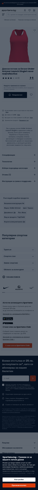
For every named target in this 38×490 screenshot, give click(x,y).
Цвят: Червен (28, 208)
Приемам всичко (19, 485)
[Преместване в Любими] (35, 30)
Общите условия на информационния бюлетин (20, 389)
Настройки (19, 479)
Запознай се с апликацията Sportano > (16, 314)
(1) (18, 78)
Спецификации (8, 155)
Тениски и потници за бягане (27, 20)
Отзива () (6, 175)
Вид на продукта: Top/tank (14, 217)
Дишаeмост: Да (10, 213)
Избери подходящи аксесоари (15, 168)
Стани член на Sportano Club (17, 345)
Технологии (7, 161)
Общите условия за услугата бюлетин (19, 411)
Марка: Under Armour (12, 208)
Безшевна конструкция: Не (14, 203)
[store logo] (12, 10)
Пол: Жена (22, 213)
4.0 (16, 78)
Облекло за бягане (10, 20)
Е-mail (6, 378)
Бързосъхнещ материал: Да (14, 222)
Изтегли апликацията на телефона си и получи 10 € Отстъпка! (20, 3)
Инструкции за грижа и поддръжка (16, 181)
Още (7, 112)
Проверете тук (24, 120)
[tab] (19, 155)
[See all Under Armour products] (31, 78)
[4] (8, 78)
